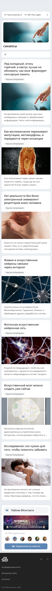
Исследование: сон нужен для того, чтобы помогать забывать (25, 447)
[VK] (41, 559)
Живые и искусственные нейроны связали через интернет (21, 263)
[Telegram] (47, 559)
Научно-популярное (15, 79)
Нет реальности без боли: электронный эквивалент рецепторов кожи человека (22, 199)
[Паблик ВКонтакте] (8, 510)
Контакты (6, 579)
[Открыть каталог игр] (46, 15)
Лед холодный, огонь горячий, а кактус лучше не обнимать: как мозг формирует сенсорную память (25, 69)
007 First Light (34, 14)
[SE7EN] (5, 559)
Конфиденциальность (11, 567)
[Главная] (6, 55)
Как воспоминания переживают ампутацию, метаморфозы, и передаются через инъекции (26, 135)
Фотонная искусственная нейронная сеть (21, 326)
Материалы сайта (9, 573)
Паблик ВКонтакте (22, 510)
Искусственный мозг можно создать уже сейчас (23, 387)
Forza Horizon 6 (14, 14)
